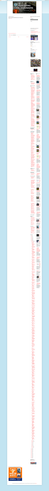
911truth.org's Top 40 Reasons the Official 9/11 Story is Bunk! (33, 76)
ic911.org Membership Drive (32, 192)
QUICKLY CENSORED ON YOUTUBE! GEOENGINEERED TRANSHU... (33, 252)
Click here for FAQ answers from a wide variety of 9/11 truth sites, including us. (33, 83)
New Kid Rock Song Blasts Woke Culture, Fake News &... (33, 319)
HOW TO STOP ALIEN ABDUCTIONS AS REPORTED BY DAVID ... (33, 303)
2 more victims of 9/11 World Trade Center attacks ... (33, 289)
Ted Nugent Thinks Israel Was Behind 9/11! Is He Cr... (33, 283)
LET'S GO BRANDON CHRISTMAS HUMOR (33, 267)
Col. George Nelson (33, 201)
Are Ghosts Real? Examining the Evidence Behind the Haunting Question (38, 103)
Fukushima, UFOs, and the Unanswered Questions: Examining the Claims (38, 91)
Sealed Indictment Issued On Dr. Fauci (33, 209)
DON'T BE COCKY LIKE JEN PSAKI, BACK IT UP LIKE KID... (33, 301)
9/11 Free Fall (32, 221)
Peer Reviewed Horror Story (33, 407)
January (32, 447)
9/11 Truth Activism (32, 218)
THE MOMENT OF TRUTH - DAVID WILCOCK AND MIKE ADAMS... (33, 293)
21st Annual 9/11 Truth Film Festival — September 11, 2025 (33, 187)
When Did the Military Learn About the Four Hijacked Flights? (33, 180)
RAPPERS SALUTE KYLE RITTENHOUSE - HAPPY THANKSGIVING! (33, 280)
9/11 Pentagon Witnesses (32, 150)
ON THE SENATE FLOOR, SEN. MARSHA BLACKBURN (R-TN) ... (33, 419)
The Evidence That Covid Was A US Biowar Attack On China (32, 206)
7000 (31, 235)
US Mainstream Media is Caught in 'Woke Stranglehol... (33, 328)
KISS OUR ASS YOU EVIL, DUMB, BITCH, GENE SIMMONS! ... (33, 352)
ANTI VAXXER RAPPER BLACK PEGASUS (33, 392)
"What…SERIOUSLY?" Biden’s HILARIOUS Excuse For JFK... (33, 387)
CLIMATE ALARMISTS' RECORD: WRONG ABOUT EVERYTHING (33, 425)
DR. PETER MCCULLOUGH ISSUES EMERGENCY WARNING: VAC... (33, 375)
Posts (31, 45)
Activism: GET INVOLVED (39, 241)
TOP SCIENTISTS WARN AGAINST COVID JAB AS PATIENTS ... (33, 372)
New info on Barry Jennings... (38, 270)
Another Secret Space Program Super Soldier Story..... (33, 262)
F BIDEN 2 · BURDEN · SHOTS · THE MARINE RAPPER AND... (33, 385)
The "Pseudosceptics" (39, 235)
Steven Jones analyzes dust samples (32, 199)
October (32, 440)
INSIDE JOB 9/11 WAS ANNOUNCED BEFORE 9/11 (33, 265)
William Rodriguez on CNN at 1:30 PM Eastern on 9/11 (33, 291)
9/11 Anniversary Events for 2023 (32, 193)
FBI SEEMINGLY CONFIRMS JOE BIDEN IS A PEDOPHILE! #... (33, 364)
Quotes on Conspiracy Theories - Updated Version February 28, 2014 (33, 125)
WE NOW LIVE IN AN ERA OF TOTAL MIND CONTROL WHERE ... (33, 361)
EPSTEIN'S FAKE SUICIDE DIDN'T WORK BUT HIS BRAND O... (33, 244)
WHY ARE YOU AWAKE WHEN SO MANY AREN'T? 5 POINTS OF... (33, 431)
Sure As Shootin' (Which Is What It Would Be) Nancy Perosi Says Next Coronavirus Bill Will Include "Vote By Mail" (33, 212)
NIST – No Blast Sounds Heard (32, 197)
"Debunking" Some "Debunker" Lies (32, 75)
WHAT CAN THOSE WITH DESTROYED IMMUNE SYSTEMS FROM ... (33, 341)
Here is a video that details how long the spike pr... (33, 378)
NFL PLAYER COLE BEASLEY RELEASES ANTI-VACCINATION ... (33, 400)
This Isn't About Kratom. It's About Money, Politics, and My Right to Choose (38, 76)
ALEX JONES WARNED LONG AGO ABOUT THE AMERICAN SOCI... (33, 422)
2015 (31, 452)
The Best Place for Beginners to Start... (34, 31)
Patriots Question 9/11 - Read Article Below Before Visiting (33, 160)
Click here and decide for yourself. (33, 129)
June (32, 443)
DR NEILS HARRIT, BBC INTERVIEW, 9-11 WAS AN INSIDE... (33, 397)
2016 (31, 451)
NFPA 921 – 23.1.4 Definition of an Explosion (32, 196)
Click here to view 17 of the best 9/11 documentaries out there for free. (33, 178)
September (33, 441)
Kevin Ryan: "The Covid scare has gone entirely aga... (33, 272)
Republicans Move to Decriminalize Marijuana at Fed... (33, 247)
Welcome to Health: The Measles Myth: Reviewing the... (33, 344)
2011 (31, 455)
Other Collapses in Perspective (39, 264)
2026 (31, 236)
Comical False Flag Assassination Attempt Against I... (33, 325)
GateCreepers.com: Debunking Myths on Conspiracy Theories (33, 123)
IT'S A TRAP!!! (39, 276)
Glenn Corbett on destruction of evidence (32, 200)
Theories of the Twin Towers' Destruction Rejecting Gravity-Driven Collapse (33, 155)
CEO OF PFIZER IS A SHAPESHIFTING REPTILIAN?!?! (33, 306)
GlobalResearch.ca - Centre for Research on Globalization (33, 230)
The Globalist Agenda (33, 242)
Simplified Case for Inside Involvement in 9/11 (33, 79)
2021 (31, 240)
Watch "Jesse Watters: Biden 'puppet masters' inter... (33, 321)
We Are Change (32, 231)
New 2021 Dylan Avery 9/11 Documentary (33, 402)
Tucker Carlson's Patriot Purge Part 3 (33, 390)
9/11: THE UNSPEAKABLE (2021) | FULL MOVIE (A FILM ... (33, 298)
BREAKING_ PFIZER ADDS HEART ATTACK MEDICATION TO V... (33, 355)
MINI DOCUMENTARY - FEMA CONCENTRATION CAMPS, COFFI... (33, 416)
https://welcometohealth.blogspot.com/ (12, 33)
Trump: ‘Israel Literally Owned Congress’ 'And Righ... (33, 436)
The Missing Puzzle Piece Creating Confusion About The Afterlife (33, 204)
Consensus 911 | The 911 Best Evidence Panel (33, 220)
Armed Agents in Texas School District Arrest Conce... (33, 260)
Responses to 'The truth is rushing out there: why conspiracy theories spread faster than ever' (33, 88)
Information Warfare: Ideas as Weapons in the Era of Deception (33, 135)
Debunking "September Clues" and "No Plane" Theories (32, 153)
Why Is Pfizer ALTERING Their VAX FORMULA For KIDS (33, 438)
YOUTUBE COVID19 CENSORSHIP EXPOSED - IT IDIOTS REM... (33, 274)
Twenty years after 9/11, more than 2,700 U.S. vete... (33, 350)
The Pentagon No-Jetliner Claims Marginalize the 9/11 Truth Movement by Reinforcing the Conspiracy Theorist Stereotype (33, 140)
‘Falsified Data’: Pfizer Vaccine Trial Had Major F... (33, 411)
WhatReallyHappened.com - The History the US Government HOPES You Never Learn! (33, 228)
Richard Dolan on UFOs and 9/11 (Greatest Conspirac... (33, 308)
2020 (31, 448)
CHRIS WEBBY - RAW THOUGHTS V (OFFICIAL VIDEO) (33, 277)
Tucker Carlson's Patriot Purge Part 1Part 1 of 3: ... (33, 413)
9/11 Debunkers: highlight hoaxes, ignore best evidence (33, 119)
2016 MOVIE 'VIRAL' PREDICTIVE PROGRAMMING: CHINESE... (33, 338)
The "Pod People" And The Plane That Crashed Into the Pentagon (33, 147)
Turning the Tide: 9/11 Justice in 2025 (33, 185)
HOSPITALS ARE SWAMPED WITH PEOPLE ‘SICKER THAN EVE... (33, 382)
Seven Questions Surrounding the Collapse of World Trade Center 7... (38, 97)
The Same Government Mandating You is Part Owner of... (33, 257)
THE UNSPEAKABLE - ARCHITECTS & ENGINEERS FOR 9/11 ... (33, 316)
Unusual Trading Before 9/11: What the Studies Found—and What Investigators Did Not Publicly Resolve (33, 182)
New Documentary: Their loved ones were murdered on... (33, 409)
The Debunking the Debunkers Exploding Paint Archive (33, 109)
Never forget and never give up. (32, 189)
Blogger (36, 483)
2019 (31, 449)
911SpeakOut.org (32, 223)
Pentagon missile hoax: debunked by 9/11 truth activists (32, 148)
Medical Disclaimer (33, 365)
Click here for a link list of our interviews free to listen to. (33, 174)
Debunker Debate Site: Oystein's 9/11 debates (32, 166)
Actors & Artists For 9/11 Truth (32, 224)
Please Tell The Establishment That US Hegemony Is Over (32, 208)
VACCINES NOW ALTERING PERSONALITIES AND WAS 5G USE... (33, 367)
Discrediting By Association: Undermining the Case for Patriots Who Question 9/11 (33, 162)
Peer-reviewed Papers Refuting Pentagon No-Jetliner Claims (33, 143)
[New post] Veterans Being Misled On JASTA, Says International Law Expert (38, 174)
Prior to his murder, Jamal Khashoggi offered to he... (33, 285)
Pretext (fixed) (32, 191)
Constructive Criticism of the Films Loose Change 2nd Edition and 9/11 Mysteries (33, 164)
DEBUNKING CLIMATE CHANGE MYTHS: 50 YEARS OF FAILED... (33, 358)
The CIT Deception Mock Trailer (32, 151)
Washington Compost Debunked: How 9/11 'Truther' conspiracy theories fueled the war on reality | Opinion (33, 101)
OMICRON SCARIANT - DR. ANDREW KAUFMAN (33, 249)
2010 (31, 456)
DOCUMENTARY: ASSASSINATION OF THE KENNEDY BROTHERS (33, 311)
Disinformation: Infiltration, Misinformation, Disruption (32, 134)
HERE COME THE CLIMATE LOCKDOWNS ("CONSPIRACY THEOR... (33, 333)
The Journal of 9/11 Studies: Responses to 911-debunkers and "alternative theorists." (33, 121)
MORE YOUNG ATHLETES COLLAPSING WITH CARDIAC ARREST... (33, 330)
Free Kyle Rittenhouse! (33, 348)
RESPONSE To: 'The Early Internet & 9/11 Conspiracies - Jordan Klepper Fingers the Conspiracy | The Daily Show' (33, 94)
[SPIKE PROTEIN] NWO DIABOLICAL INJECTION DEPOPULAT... (33, 313)
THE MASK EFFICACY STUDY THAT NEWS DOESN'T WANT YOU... (33, 405)
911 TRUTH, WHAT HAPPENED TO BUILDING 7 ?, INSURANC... (33, 394)
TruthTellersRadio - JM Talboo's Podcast (33, 217)
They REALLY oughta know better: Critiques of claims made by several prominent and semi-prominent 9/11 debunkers (33, 90)
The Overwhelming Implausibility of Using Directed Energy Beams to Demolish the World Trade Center (33, 157)
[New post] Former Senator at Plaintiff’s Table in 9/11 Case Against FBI (38, 213)
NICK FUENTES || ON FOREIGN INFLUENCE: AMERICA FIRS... (33, 428)
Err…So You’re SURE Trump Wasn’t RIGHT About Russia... (33, 336)
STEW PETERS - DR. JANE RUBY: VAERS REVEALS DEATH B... (33, 433)
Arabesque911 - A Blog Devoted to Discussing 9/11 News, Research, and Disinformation (33, 137)
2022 (31, 239)
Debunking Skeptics (33, 126)
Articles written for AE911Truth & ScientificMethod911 (33, 170)
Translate (35, 50)
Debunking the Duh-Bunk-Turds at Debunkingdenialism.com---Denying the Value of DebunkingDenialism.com (33, 97)
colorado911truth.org (33, 219)
